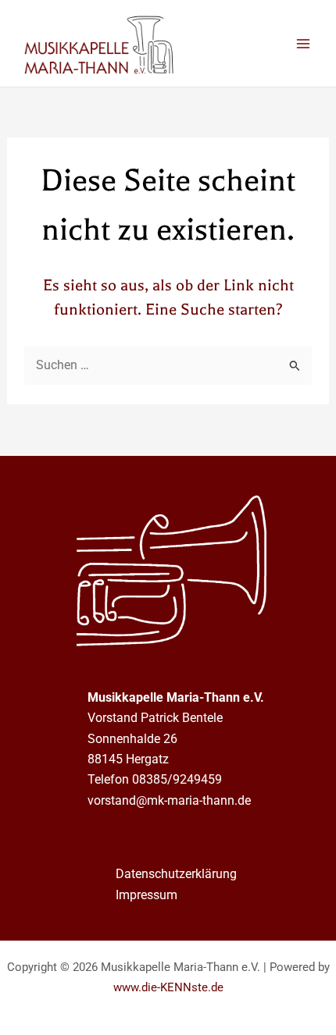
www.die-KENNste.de (168, 987)
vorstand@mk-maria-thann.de (169, 800)
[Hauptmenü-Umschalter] (303, 44)
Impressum (146, 894)
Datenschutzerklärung (176, 873)
